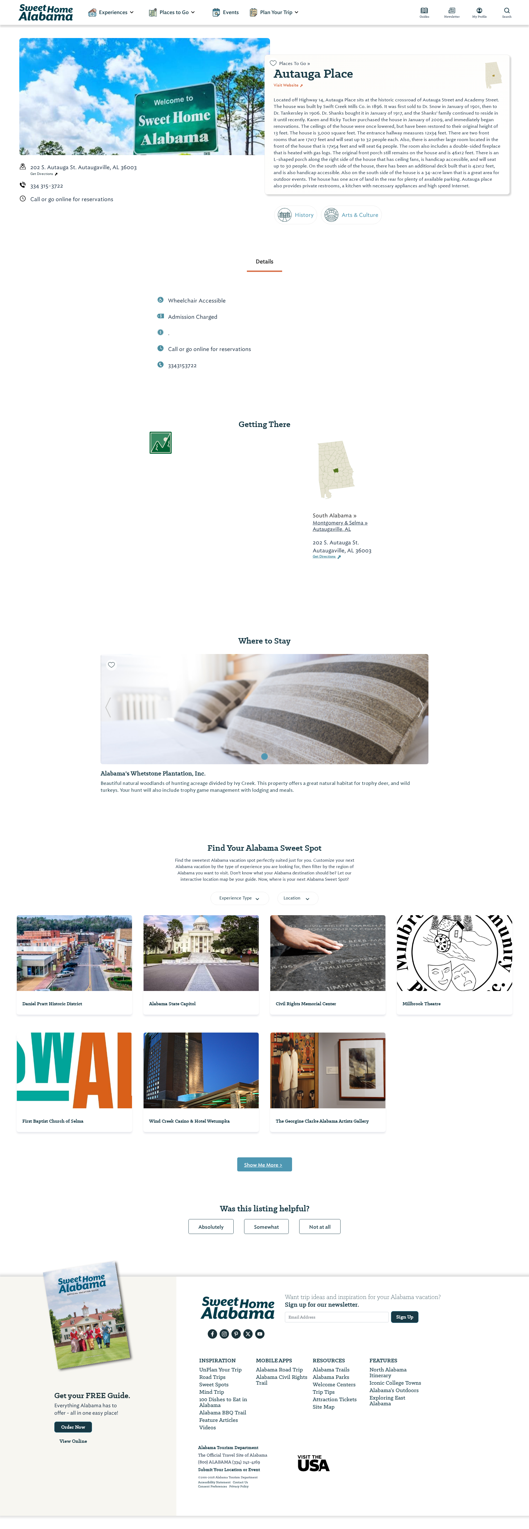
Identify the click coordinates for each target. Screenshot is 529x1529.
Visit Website (286, 85)
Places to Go (174, 12)
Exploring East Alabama (387, 1400)
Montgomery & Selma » (340, 523)
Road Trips (212, 1377)
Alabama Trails (331, 1370)
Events (231, 12)
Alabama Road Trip (279, 1370)
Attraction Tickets (335, 1399)
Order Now (73, 1427)
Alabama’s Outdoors (394, 1390)
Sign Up (404, 1317)
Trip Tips (324, 1392)
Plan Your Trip (276, 12)
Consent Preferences (212, 1486)
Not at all (320, 1227)
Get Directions (42, 174)
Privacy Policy (239, 1486)
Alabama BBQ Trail (222, 1412)
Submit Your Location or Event (229, 1470)
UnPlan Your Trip (220, 1370)
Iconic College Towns (395, 1383)
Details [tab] (264, 261)
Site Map (323, 1407)
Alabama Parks (331, 1377)
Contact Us (240, 1482)
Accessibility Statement (214, 1482)
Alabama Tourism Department (228, 1447)
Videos (207, 1427)
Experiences (113, 12)
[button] (108, 709)
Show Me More (263, 1165)
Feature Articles (218, 1420)
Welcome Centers (334, 1384)
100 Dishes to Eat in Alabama (223, 1402)
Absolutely (211, 1227)
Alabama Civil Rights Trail (281, 1380)
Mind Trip (211, 1392)
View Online (73, 1441)
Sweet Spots (214, 1384)
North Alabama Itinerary (388, 1372)
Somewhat (266, 1227)
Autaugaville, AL (332, 529)
